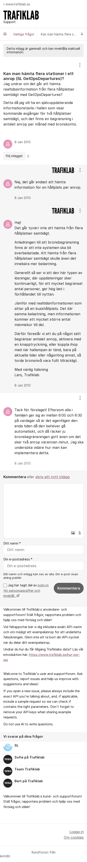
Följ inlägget (14, 156)
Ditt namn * (12, 543)
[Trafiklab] (5, 33)
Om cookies (74, 837)
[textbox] (43, 506)
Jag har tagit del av (26, 590)
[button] (73, 532)
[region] (43, 111)
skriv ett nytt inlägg (52, 477)
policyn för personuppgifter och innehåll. (26, 590)
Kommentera (68, 588)
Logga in (76, 832)
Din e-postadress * (17, 559)
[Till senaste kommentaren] (82, 34)
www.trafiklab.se (18, 4)
